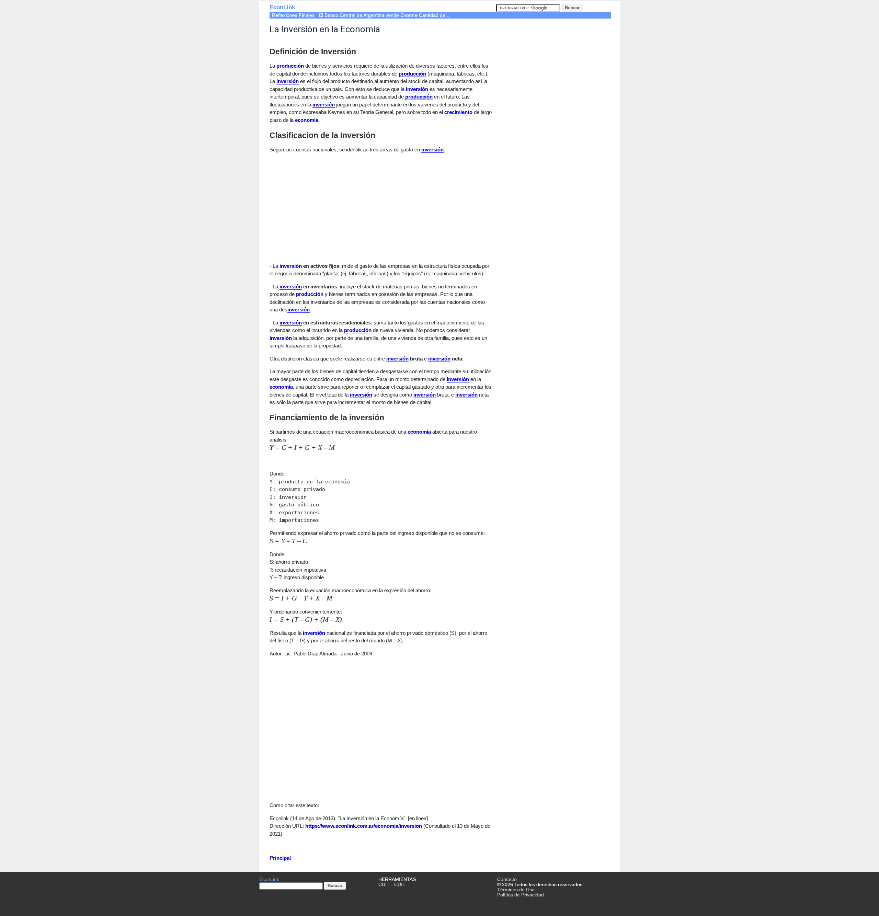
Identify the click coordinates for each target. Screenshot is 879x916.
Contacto (507, 879)
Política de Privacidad (520, 894)
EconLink (282, 7)
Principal (280, 858)
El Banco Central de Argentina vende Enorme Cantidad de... (384, 15)
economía (306, 120)
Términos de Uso (516, 889)
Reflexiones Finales (293, 15)
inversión (287, 81)
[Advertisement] (327, 207)
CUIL (399, 884)
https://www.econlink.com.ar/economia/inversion (363, 826)
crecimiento (458, 112)
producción (290, 66)
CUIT (384, 884)
